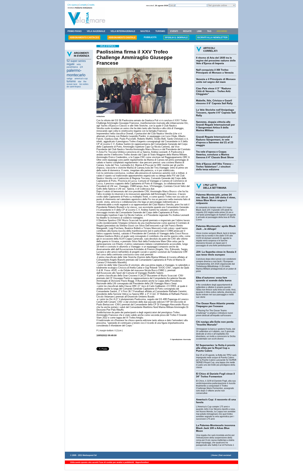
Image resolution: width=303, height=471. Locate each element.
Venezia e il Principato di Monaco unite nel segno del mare (216, 80)
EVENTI (174, 31)
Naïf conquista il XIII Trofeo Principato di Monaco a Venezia (215, 71)
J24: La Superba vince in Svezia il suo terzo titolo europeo (216, 253)
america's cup (81, 78)
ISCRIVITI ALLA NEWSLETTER (212, 37)
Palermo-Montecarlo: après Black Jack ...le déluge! (216, 227)
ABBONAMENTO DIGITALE (122, 37)
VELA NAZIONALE (96, 31)
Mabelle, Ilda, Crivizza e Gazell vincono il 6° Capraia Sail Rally (214, 102)
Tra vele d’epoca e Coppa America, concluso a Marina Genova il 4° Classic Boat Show (215, 154)
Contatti (82, 5)
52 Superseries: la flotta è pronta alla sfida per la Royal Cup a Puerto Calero (215, 348)
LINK (199, 31)
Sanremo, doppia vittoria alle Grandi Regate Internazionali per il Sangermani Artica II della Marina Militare (215, 126)
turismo (71, 81)
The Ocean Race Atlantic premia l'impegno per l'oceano (215, 305)
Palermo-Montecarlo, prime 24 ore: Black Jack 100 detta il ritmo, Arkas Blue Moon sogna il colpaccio (216, 198)
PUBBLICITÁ (150, 37)
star (79, 81)
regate (71, 64)
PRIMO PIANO (75, 31)
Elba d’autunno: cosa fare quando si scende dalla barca (213, 279)
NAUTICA (145, 31)
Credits (91, 5)
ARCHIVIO (222, 31)
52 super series (76, 60)
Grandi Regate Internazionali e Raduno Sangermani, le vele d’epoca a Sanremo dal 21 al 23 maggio (214, 141)
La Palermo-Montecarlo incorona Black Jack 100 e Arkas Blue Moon (215, 428)
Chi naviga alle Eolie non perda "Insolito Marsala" (214, 323)
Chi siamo (72, 5)
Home (214, 455)
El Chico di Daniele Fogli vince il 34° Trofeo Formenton (215, 375)
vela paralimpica (74, 65)
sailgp (69, 78)
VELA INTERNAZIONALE (122, 31)
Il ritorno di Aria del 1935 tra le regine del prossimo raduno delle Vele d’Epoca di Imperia (216, 60)
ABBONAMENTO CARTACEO (84, 37)
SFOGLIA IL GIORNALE (176, 37)
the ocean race (76, 82)
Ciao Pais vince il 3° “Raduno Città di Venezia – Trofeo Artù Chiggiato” (213, 91)
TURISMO (160, 31)
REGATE (187, 31)
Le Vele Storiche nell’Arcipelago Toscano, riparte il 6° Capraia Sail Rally (216, 112)
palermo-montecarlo (76, 72)
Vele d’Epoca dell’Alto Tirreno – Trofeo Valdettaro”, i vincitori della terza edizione (215, 166)
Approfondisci (142, 462)
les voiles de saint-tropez (77, 85)
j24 (81, 67)
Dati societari (225, 455)
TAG (209, 31)
